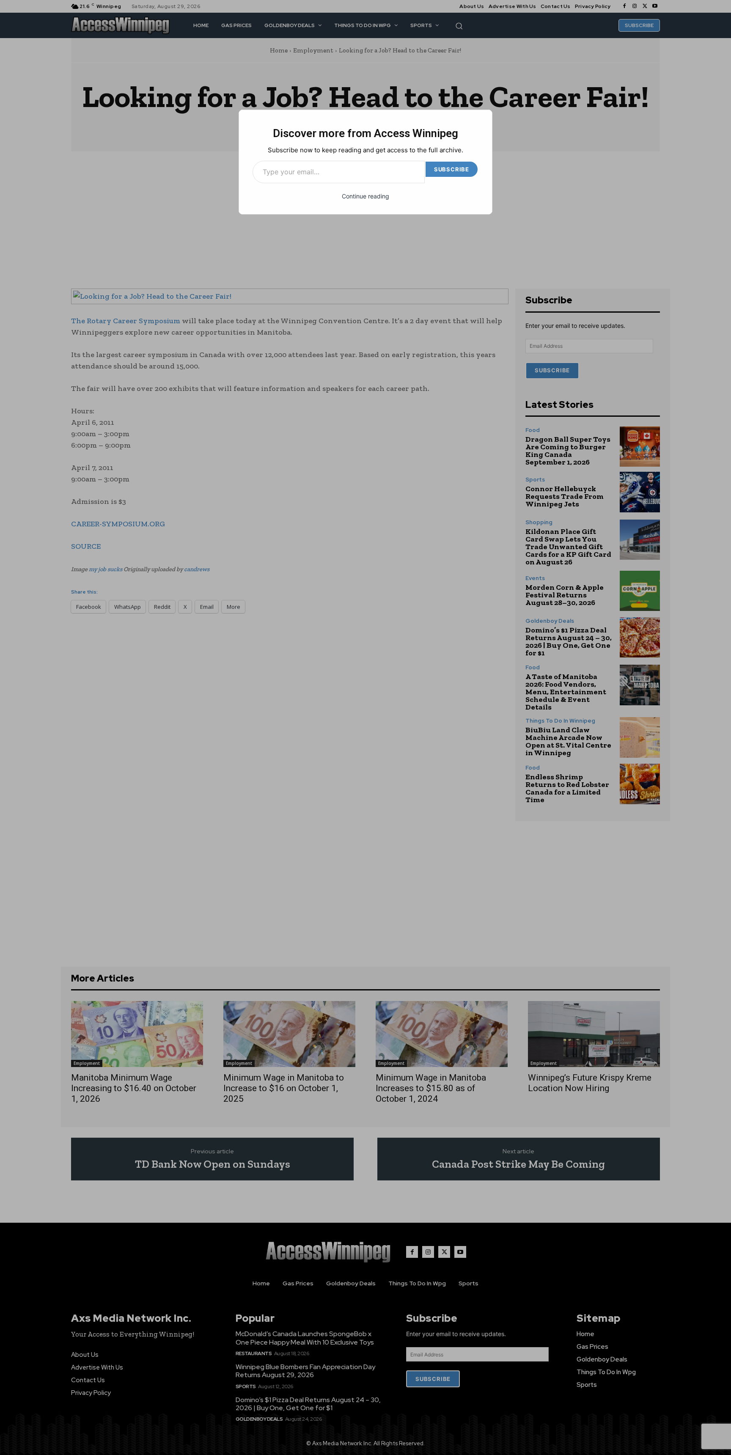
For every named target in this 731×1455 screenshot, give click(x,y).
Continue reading (365, 196)
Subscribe (451, 169)
